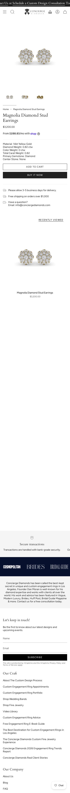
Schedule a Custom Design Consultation (39, 3)
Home (6, 109)
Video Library (10, 711)
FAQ (5, 788)
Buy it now (35, 175)
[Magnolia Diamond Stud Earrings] (35, 257)
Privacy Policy (55, 663)
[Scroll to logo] (12, 567)
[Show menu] (4, 12)
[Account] (57, 12)
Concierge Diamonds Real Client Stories (25, 757)
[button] (12, 12)
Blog (5, 782)
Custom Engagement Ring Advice (22, 717)
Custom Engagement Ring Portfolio (22, 692)
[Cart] (65, 12)
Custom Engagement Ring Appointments (26, 686)
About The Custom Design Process (22, 680)
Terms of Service (10, 665)
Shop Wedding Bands (15, 699)
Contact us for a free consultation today (39, 601)
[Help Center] (50, 12)
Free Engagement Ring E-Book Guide (24, 723)
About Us (8, 776)
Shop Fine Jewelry (13, 705)
